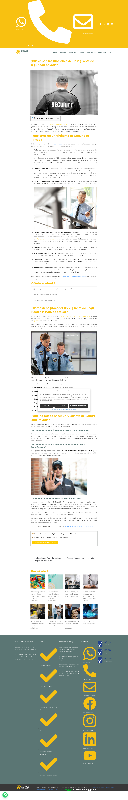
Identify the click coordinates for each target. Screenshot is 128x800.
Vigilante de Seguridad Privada (58, 124)
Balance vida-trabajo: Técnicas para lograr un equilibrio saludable (72, 625)
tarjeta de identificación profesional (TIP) (75, 316)
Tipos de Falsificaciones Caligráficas (45, 295)
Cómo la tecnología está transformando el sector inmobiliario (90, 624)
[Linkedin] (108, 24)
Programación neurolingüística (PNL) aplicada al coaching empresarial (53, 596)
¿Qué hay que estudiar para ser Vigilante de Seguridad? (52, 289)
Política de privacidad (66, 409)
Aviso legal (73, 409)
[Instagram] (104, 24)
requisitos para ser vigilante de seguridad (80, 526)
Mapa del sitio (59, 789)
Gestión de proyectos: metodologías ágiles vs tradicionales (72, 594)
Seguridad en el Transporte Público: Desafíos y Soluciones (37, 625)
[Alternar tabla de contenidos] (57, 118)
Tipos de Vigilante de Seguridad (74, 277)
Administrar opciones (78, 405)
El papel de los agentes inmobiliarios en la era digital (55, 624)
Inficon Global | (92, 787)
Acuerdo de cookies (103, 787)
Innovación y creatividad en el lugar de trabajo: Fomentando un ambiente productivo (37, 596)
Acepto (46, 405)
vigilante (36, 321)
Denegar (61, 405)
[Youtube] (112, 24)
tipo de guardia (56, 144)
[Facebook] (100, 24)
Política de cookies (56, 409)
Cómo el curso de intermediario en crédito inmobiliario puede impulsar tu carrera (90, 596)
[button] (5, 795)
